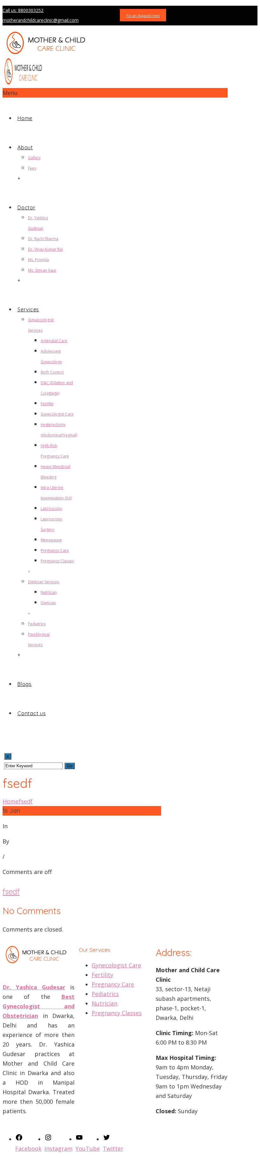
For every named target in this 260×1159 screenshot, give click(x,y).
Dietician (48, 603)
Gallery (34, 157)
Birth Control (52, 372)
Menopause (51, 540)
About (25, 147)
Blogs (24, 684)
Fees (32, 168)
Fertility (47, 403)
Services (28, 309)
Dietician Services (43, 582)
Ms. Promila (38, 259)
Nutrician (49, 592)
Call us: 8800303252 (23, 10)
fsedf (26, 801)
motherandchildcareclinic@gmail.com (41, 20)
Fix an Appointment (143, 15)
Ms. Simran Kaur (42, 270)
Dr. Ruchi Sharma (43, 238)
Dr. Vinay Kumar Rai (45, 249)
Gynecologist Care (57, 414)
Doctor (26, 207)
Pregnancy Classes (57, 561)
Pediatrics (37, 624)
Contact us (31, 713)
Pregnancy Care (55, 550)
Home (24, 118)
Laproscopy (51, 508)
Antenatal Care (54, 340)
